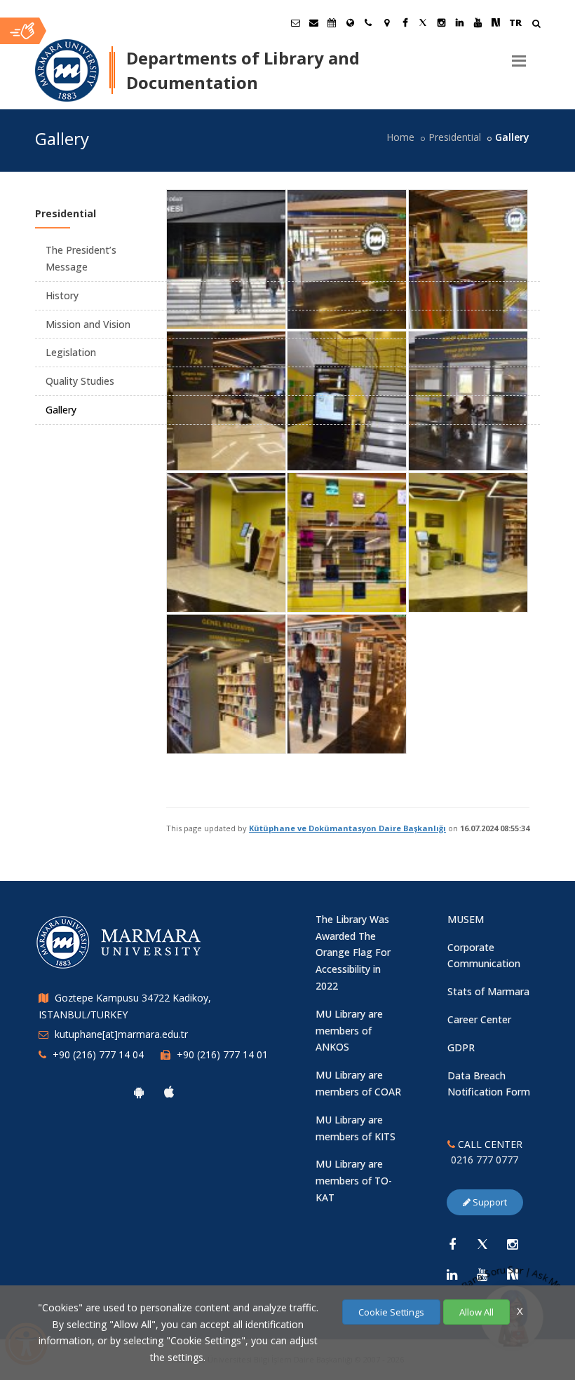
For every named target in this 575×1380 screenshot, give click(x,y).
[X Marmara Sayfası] (423, 22)
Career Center (479, 1019)
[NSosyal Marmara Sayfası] (496, 22)
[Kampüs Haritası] (386, 22)
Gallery (61, 409)
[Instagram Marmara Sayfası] (441, 22)
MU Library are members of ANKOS (349, 1030)
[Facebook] (452, 1244)
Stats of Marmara (488, 991)
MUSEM (465, 919)
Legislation (71, 352)
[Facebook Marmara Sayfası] (405, 22)
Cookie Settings (391, 1312)
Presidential (454, 137)
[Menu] (519, 55)
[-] (225, 193)
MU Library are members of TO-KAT (354, 1180)
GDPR (461, 1047)
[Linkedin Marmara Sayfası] (459, 22)
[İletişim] (368, 22)
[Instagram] (512, 1244)
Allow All (476, 1312)
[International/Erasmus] (350, 22)
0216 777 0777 (484, 1159)
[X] (482, 1244)
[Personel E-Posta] (313, 22)
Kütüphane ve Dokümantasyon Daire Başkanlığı (347, 828)
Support (489, 1202)
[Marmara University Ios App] (169, 1092)
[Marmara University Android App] (139, 1092)
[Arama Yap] (536, 25)
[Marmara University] (67, 70)
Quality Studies (80, 381)
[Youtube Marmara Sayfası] (478, 22)
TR (515, 22)
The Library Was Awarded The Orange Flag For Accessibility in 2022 (353, 952)
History (62, 295)
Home (400, 137)
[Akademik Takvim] (332, 22)
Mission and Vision (88, 324)
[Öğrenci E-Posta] (295, 22)
